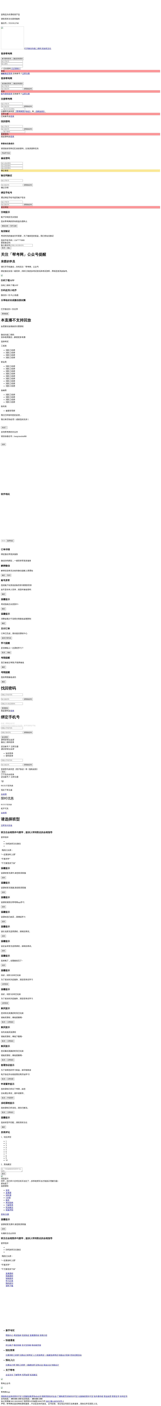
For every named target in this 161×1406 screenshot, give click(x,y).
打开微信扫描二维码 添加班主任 (37, 49)
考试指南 (9, 1203)
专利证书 (123, 1396)
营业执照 (107, 1396)
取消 (3, 248)
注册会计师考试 (26, 1355)
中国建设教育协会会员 (31, 1396)
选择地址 (10, 541)
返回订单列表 (6, 638)
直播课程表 (34, 1335)
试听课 (8, 1195)
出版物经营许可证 (85, 1396)
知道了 (4, 427)
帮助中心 (9, 1335)
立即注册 (26, 94)
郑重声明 (9, 1210)
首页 (7, 1190)
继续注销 (5, 226)
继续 (8, 652)
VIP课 (8, 1198)
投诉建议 (9, 1208)
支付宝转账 (26, 1345)
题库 (7, 1200)
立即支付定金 (6, 825)
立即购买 (10, 1022)
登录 (3, 71)
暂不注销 (13, 226)
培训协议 (25, 1335)
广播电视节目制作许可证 (67, 1396)
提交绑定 (5, 737)
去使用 (4, 794)
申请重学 (10, 1098)
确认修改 (4, 171)
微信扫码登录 (18, 58)
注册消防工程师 (12, 1355)
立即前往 (10, 1112)
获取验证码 (28, 89)
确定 (3, 575)
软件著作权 (98, 1396)
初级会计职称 (64, 1355)
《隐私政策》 (40, 111)
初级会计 (55, 1365)
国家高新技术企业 (49, 1396)
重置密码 (4, 134)
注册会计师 (10, 1365)
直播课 (8, 1193)
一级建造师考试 (51, 1355)
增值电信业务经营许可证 (11, 1396)
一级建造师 (30, 1365)
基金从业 (47, 1365)
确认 (8, 248)
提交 (3, 1174)
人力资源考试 (38, 1355)
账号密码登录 (6, 58)
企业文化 (9, 1375)
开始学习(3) (6, 153)
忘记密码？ (16, 69)
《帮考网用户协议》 (23, 111)
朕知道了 (4, 1183)
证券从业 (39, 1365)
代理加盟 (25, 1375)
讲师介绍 (43, 1335)
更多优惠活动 (76, 1355)
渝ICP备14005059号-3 (55, 1401)
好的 (3, 444)
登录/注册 (5, 1214)
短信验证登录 (6, 83)
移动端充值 (36, 1345)
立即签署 (10, 1079)
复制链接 (5, 314)
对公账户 (9, 1345)
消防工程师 (20, 1365)
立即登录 (5, 984)
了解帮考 (9, 1205)
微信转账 (17, 1345)
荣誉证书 (115, 1396)
